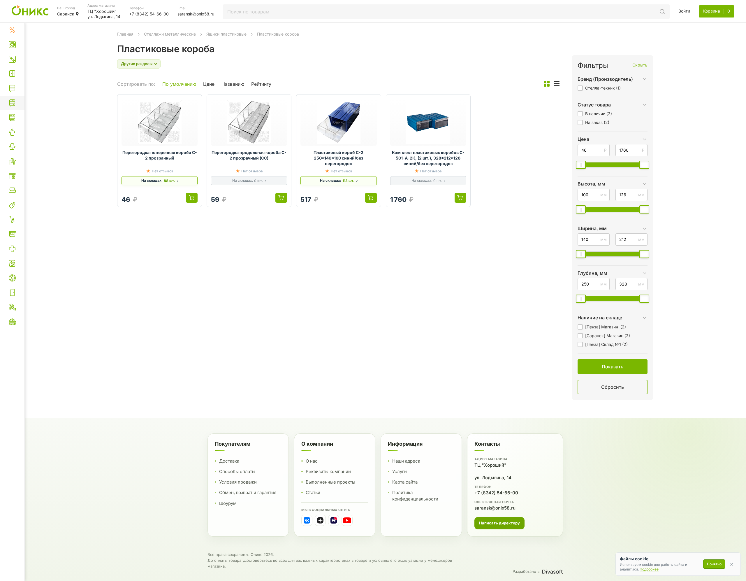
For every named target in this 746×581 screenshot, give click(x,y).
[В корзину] (192, 198)
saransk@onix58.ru (494, 508)
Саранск (65, 13)
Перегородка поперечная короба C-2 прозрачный (159, 155)
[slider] (581, 165)
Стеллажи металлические (170, 34)
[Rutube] (333, 520)
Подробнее (649, 569)
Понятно (714, 564)
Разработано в (526, 571)
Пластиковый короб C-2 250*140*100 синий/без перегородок (338, 158)
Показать (552, 394)
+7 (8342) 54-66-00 (496, 493)
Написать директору (499, 523)
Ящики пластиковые (226, 34)
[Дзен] (320, 520)
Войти (684, 10)
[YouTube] (347, 520)
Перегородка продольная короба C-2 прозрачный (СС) (249, 155)
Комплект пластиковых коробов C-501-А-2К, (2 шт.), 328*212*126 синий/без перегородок (428, 158)
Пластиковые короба (278, 34)
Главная (125, 34)
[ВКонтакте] (306, 520)
